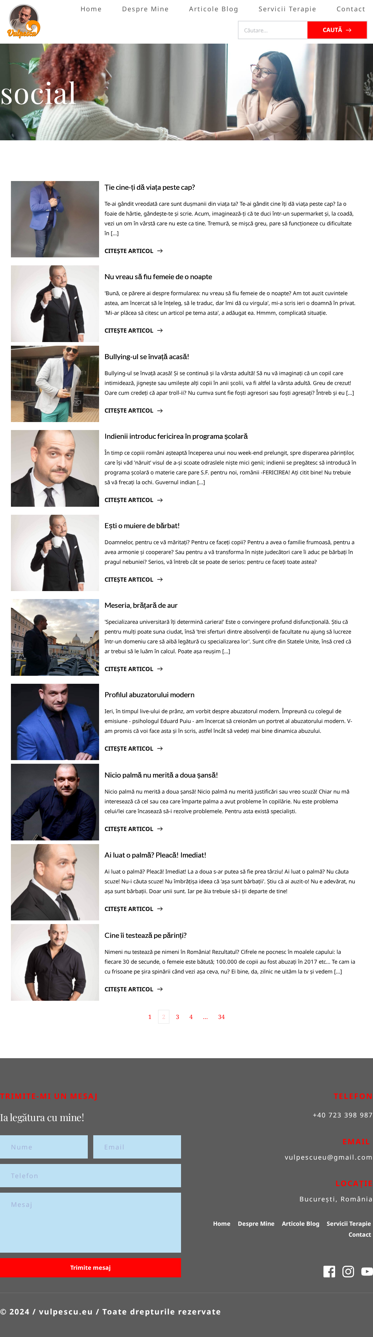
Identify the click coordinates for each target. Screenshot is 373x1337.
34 (221, 1017)
